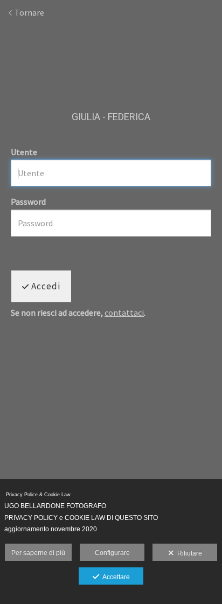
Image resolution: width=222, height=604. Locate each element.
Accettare (114, 577)
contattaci (124, 312)
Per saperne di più (38, 553)
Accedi (44, 286)
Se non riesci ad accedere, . (78, 313)
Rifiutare (188, 553)
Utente (24, 152)
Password (28, 201)
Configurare (112, 553)
